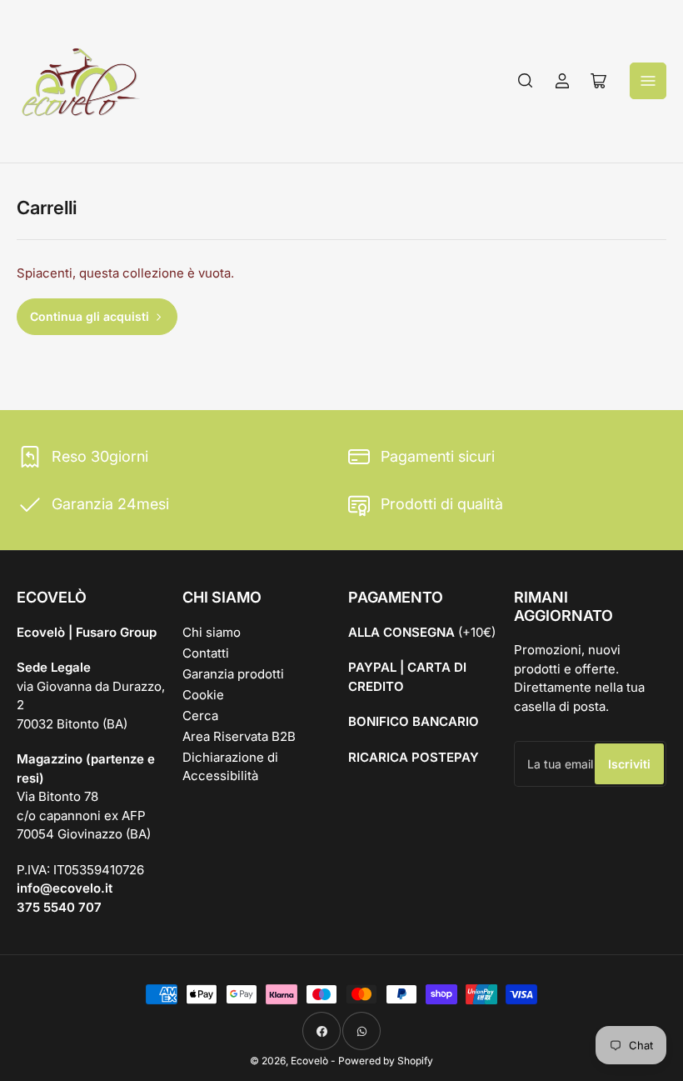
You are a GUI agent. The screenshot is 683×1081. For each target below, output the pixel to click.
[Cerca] (525, 81)
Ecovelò (309, 1060)
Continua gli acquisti (89, 316)
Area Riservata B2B (239, 736)
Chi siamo (211, 632)
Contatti (205, 653)
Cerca (200, 715)
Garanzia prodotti (233, 674)
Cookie (203, 695)
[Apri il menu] (648, 81)
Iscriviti (629, 764)
